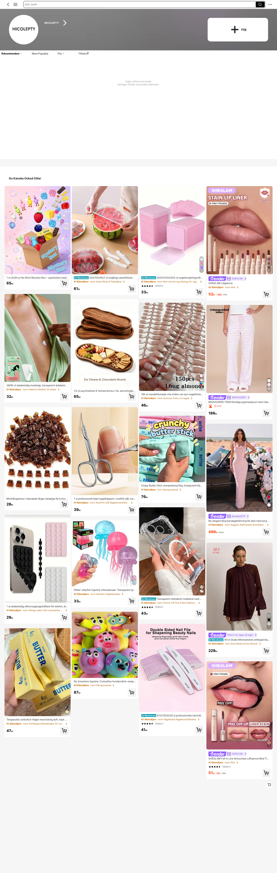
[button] (8, 4)
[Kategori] (15, 4)
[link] (24, 30)
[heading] (121, 22)
